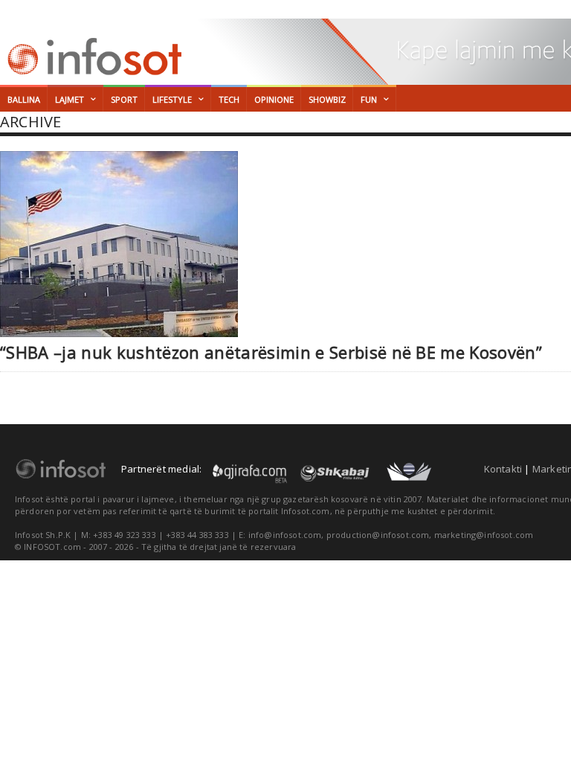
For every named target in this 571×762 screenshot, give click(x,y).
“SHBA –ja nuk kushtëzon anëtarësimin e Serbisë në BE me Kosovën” (271, 352)
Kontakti (503, 469)
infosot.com (92, 56)
